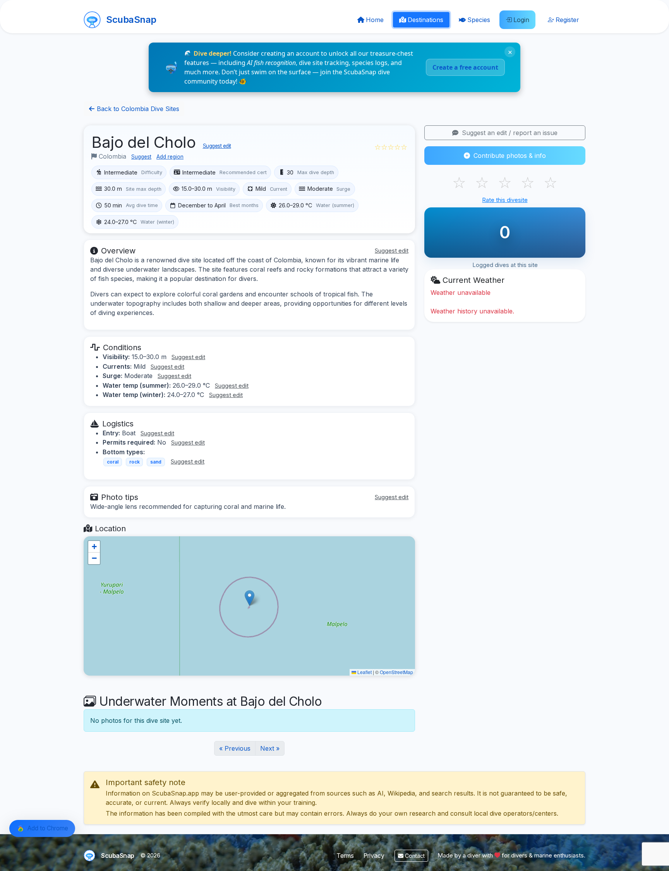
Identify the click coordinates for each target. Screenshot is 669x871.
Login (521, 20)
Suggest (141, 157)
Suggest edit (217, 146)
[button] (249, 598)
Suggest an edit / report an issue (509, 133)
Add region (170, 157)
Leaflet (364, 672)
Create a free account (465, 67)
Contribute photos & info (509, 155)
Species (478, 20)
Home (375, 20)
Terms (345, 855)
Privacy (374, 855)
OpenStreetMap (396, 672)
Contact (414, 855)
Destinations (425, 20)
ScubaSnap (131, 19)
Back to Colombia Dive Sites (137, 109)
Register (567, 20)
